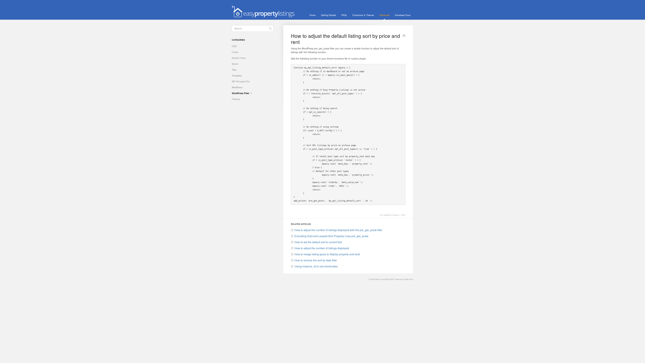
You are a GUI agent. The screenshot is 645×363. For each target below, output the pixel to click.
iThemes (236, 99)
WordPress (237, 87)
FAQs (344, 15)
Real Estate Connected (379, 279)
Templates (237, 75)
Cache (235, 52)
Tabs (234, 69)
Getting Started (328, 15)
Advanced (384, 15)
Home (312, 15)
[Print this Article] (404, 36)
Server (235, 63)
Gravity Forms (239, 57)
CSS (234, 46)
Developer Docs (403, 15)
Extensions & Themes (363, 15)
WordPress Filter (241, 93)
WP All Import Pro (240, 81)
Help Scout (408, 279)
